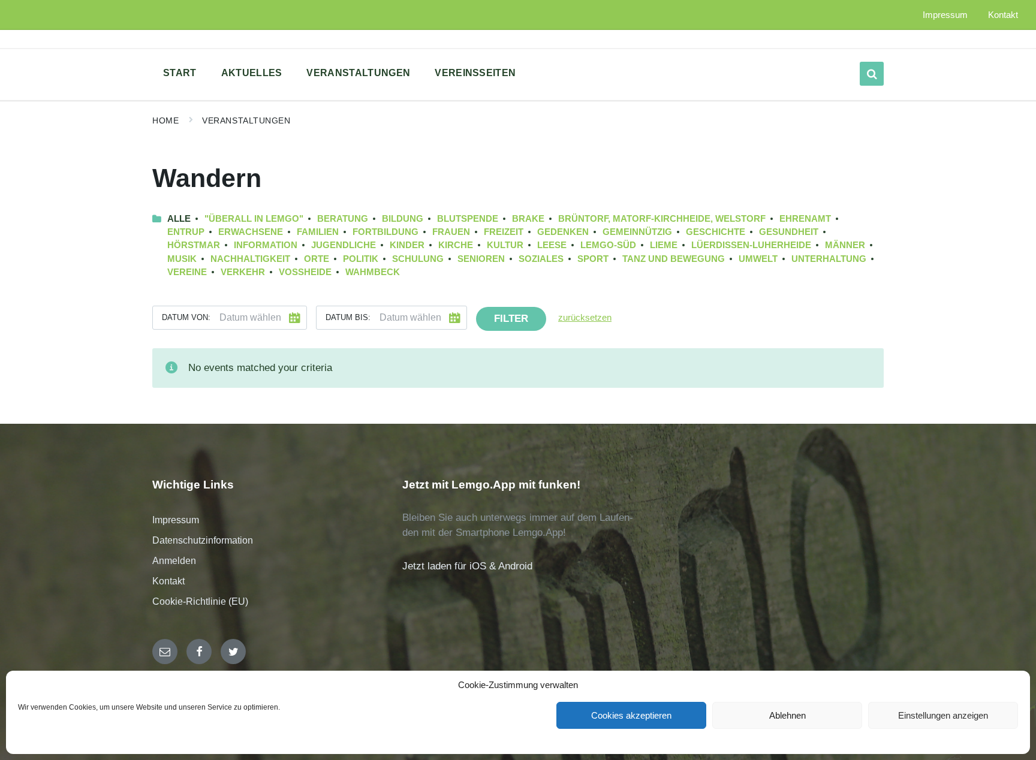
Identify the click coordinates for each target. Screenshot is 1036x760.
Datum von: (186, 317)
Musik (182, 259)
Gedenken (563, 232)
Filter (511, 318)
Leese (552, 245)
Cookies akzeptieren (631, 715)
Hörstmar (193, 245)
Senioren (481, 259)
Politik (360, 259)
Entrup (185, 232)
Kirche (455, 245)
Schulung (418, 259)
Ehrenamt (805, 219)
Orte (316, 259)
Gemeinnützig (637, 232)
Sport (593, 259)
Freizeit (503, 232)
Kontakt (168, 581)
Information (265, 245)
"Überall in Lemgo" (253, 219)
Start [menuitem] (180, 73)
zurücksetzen (585, 317)
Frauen (451, 232)
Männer (845, 245)
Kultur (505, 245)
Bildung (402, 219)
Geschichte (715, 232)
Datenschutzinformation (202, 540)
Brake (528, 219)
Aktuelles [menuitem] (251, 73)
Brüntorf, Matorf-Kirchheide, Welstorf (662, 219)
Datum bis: (348, 317)
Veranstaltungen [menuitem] (358, 73)
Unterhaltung (828, 259)
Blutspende (467, 219)
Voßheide (305, 272)
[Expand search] (872, 74)
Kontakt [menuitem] (1003, 15)
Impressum (175, 520)
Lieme (663, 245)
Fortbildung (385, 232)
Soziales (541, 259)
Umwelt (758, 259)
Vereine (187, 272)
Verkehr (243, 272)
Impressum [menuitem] (945, 15)
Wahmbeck (372, 272)
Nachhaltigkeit (250, 259)
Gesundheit (788, 232)
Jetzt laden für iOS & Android (467, 566)
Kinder (407, 245)
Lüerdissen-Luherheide (751, 245)
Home (165, 120)
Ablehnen (787, 715)
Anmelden (174, 561)
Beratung (342, 219)
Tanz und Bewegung (673, 259)
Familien (318, 232)
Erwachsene (250, 232)
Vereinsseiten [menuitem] (475, 73)
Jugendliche (343, 245)
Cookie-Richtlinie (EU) (200, 601)
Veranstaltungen (246, 120)
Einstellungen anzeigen (943, 715)
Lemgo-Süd (608, 245)
